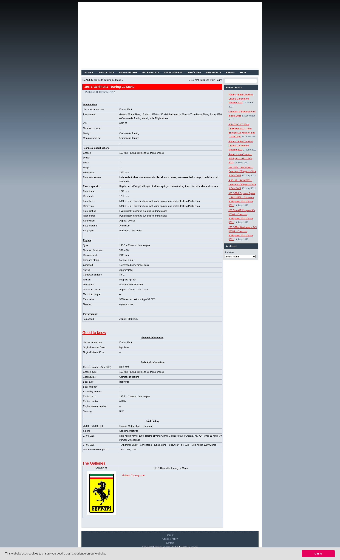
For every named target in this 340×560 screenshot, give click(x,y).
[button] (106, 554)
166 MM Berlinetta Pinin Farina (206, 80)
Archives (229, 252)
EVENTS (230, 72)
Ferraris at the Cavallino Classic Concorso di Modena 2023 (240, 98)
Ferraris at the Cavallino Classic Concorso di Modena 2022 (240, 145)
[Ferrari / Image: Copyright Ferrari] (101, 493)
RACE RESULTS (150, 72)
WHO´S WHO (194, 72)
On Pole (88, 72)
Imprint (170, 535)
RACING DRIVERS (173, 72)
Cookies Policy (170, 539)
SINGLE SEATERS (128, 72)
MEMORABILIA (213, 72)
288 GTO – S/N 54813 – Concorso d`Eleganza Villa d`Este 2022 (242, 171)
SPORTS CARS (106, 72)
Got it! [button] (318, 553)
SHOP (243, 72)
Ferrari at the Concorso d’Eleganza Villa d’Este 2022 (240, 158)
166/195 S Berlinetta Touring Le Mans (101, 80)
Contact (170, 543)
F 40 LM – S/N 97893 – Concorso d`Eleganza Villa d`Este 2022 (242, 184)
